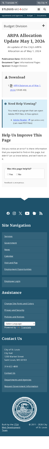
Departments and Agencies (17, 379)
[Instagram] (14, 213)
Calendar (8, 256)
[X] (20, 213)
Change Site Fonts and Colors (19, 303)
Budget (30, 15)
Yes (11, 174)
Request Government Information (21, 386)
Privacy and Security (14, 310)
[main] (24, 105)
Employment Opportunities (18, 269)
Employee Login (12, 281)
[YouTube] (27, 213)
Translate (26, 327)
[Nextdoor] (34, 213)
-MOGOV (15, 9)
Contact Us (9, 373)
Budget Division (15, 26)
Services (8, 236)
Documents (41, 15)
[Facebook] (8, 213)
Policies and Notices (14, 316)
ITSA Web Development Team (11, 427)
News (7, 249)
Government (10, 243)
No (19, 174)
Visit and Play (11, 262)
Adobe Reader (20, 120)
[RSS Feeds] (40, 213)
